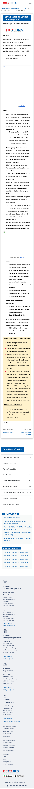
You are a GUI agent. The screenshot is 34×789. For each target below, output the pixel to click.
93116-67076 (8, 656)
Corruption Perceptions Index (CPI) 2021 (16, 492)
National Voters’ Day (9, 463)
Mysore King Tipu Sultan (11, 504)
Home (3, 9)
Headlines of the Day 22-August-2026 (16, 552)
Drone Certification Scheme (26, 433)
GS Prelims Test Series (9, 740)
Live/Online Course (8, 728)
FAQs (4, 756)
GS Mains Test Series (9, 745)
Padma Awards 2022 (9, 469)
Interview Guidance (8, 750)
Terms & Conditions (8, 764)
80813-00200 (8, 623)
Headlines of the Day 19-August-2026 (16, 563)
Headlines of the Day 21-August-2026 (16, 556)
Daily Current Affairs (12, 9)
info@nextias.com (9, 625)
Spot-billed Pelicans (8, 432)
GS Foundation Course (9, 726)
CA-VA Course (7, 733)
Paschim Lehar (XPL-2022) (11, 457)
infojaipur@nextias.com (11, 690)
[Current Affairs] (10, 3)
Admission (6, 754)
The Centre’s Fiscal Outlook (13, 518)
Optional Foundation (9, 747)
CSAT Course (6, 736)
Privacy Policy (7, 761)
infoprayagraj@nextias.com (12, 721)
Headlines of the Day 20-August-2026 (16, 559)
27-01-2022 (24, 9)
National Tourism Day (10, 498)
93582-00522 (8, 687)
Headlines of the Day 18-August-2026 (16, 566)
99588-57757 (8, 719)
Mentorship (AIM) (8, 731)
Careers (5, 759)
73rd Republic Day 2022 (10, 486)
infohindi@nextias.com (10, 659)
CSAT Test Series (7, 742)
